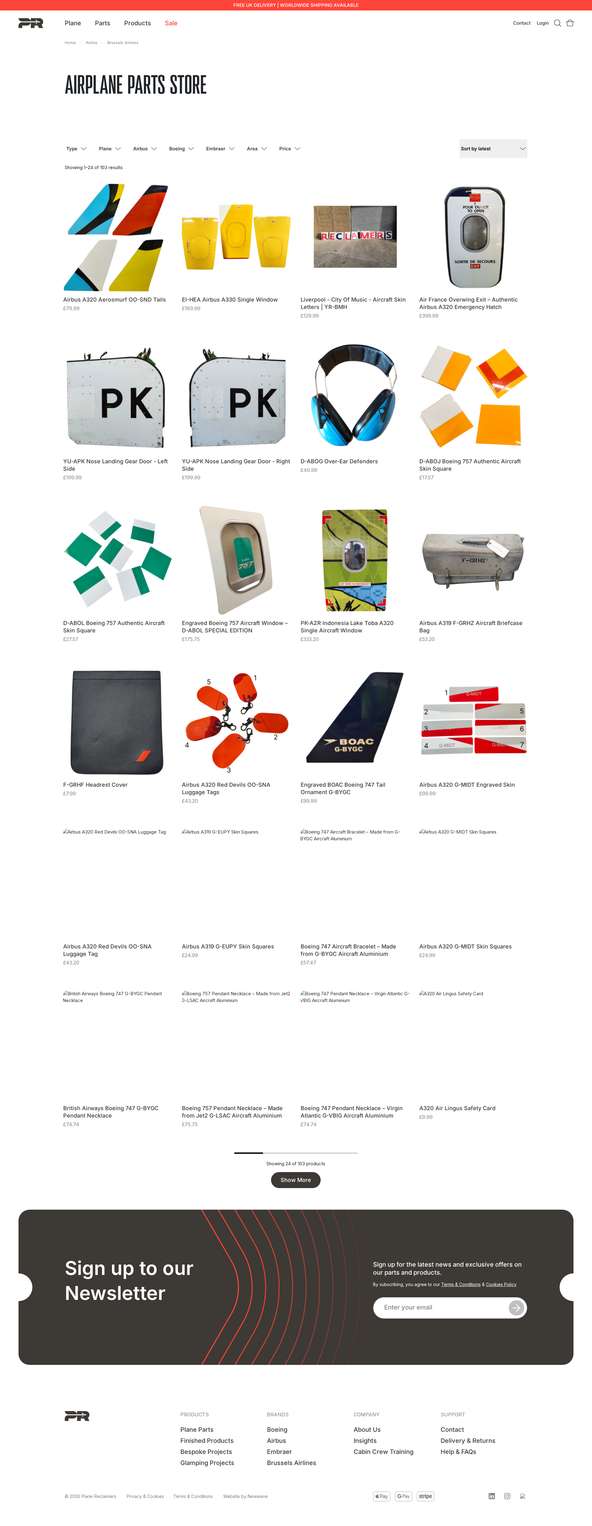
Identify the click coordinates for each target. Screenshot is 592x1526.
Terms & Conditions (461, 1284)
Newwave (258, 1496)
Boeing (177, 149)
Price (285, 149)
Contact (522, 23)
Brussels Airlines (291, 1463)
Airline (91, 42)
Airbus (140, 149)
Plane (73, 23)
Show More (296, 1180)
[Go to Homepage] (30, 23)
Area (252, 149)
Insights (365, 1440)
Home (70, 42)
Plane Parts (197, 1429)
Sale (171, 23)
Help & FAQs (458, 1451)
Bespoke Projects (206, 1451)
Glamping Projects (207, 1463)
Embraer (215, 149)
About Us (367, 1429)
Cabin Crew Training (383, 1451)
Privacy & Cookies (145, 1496)
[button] (491, 1496)
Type (71, 149)
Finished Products (207, 1440)
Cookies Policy (501, 1284)
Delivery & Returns (468, 1440)
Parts (102, 23)
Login (543, 23)
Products (137, 23)
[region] (80, 1479)
